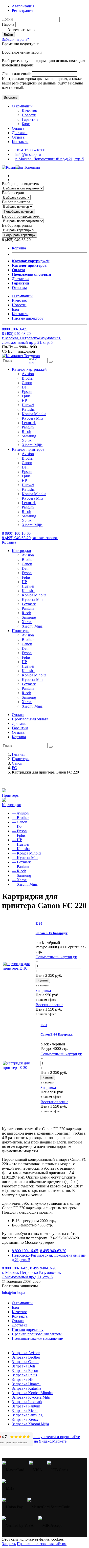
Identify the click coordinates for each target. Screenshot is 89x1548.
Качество (29, 110)
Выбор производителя (21, 184)
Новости (29, 115)
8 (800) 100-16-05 (16, 533)
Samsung (29, 436)
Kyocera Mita (32, 418)
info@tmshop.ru (28, 154)
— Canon (19, 822)
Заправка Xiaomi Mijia (30, 1424)
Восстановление (49, 1005)
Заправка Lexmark (27, 1402)
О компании (22, 106)
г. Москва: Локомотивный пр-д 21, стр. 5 (49, 159)
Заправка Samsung (27, 1415)
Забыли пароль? (15, 39)
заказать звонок (45, 538)
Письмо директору (28, 318)
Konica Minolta (34, 414)
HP (24, 400)
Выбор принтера (16, 202)
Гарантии (30, 119)
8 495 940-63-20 (53, 1251)
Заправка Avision (26, 1353)
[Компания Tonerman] (21, 167)
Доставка (19, 133)
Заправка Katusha (26, 1388)
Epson (27, 391)
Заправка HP (22, 1379)
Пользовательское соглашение (37, 1338)
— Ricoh (19, 871)
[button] (29, 369)
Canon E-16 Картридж (51, 933)
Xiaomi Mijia (32, 445)
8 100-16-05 (14, 329)
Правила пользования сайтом (37, 1334)
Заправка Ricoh (25, 1410)
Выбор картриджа (17, 225)
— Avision (20, 813)
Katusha (28, 409)
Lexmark (29, 423)
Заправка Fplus (24, 1375)
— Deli (17, 826)
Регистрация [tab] (22, 10)
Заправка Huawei (26, 1384)
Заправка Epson (25, 1370)
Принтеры (11, 795)
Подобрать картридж (19, 235)
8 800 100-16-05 (25, 1251)
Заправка (43, 990)
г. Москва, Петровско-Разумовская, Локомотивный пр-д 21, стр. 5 (31, 340)
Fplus (26, 396)
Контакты (20, 142)
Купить (43, 980)
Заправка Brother (26, 1357)
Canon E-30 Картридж (56, 1034)
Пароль (8, 24)
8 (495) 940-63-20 (16, 538)
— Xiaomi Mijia (25, 884)
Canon (27, 383)
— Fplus (18, 835)
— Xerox (19, 880)
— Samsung (21, 875)
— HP (17, 840)
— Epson (19, 831)
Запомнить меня (21, 30)
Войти (8, 35)
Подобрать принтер (18, 211)
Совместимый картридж (56, 957)
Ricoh (26, 431)
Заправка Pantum (26, 1406)
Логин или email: (17, 74)
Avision (28, 374)
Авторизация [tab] (23, 6)
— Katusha (21, 849)
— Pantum (20, 866)
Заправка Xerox (25, 1419)
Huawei (28, 405)
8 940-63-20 (16, 333)
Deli (25, 387)
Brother (28, 378)
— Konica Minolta (26, 853)
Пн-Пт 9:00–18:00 (30, 150)
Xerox (27, 440)
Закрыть (9, 1544)
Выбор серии (13, 193)
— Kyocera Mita (25, 857)
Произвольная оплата (30, 719)
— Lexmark (21, 862)
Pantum (28, 427)
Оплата (18, 128)
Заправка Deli (23, 1366)
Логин (7, 19)
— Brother (20, 817)
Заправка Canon (25, 1362)
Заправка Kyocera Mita (31, 1397)
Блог (26, 124)
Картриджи (11, 805)
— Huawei (20, 844)
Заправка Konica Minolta (32, 1393)
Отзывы (18, 137)
